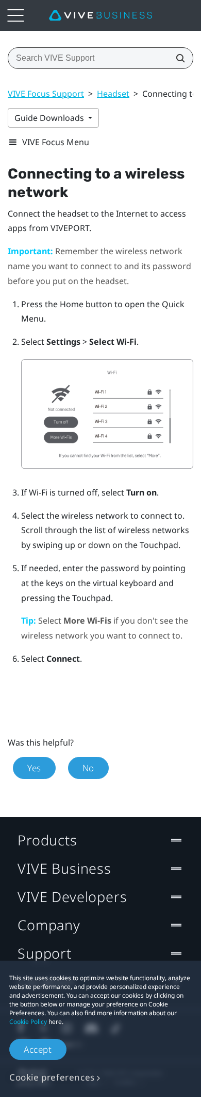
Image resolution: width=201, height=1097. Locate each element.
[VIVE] (100, 15)
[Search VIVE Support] (177, 58)
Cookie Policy (28, 1021)
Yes (34, 768)
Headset (113, 93)
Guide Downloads (50, 117)
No (88, 768)
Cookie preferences (52, 1077)
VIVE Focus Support (46, 93)
